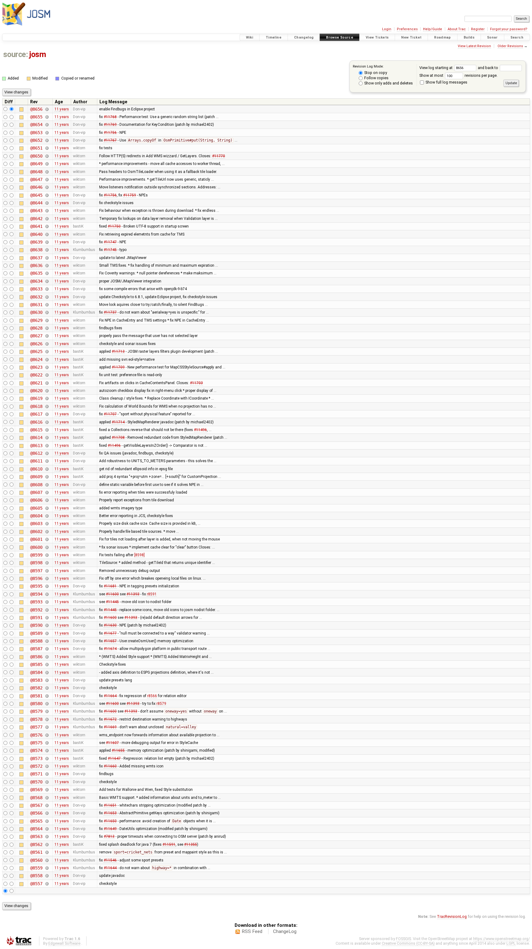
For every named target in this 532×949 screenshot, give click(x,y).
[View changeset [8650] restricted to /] (47, 156)
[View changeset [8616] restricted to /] (47, 422)
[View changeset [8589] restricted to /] (47, 633)
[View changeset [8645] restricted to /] (47, 195)
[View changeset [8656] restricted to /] (47, 109)
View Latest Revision (474, 46)
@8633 (36, 288)
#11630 (110, 625)
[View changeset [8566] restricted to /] (47, 813)
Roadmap (442, 37)
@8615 (36, 429)
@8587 (36, 648)
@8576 (36, 735)
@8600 (36, 547)
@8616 (36, 422)
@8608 (36, 484)
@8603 (36, 523)
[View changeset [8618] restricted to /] (47, 406)
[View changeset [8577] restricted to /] (47, 727)
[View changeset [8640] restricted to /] (47, 234)
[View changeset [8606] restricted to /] (47, 500)
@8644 (36, 202)
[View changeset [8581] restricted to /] (47, 695)
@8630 (36, 312)
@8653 (36, 132)
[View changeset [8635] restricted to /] (47, 273)
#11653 (110, 813)
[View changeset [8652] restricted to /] (47, 140)
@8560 (36, 860)
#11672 (110, 719)
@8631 (36, 304)
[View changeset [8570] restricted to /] (47, 781)
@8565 (36, 821)
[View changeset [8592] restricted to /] (47, 609)
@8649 (36, 163)
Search (516, 37)
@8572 (36, 766)
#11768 (110, 117)
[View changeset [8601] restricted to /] (47, 539)
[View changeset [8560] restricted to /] (47, 860)
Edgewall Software (64, 943)
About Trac (457, 29)
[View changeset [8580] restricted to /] (47, 703)
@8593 (36, 601)
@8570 (36, 781)
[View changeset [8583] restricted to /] (47, 680)
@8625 (36, 351)
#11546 (110, 860)
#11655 (118, 750)
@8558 (36, 875)
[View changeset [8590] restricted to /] (47, 625)
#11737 (110, 312)
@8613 (36, 445)
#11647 (114, 758)
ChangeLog (284, 931)
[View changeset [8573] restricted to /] (47, 758)
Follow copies (376, 78)
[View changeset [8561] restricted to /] (47, 852)
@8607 (36, 492)
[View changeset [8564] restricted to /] (47, 828)
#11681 (110, 586)
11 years (61, 109)
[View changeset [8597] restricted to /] (47, 570)
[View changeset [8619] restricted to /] (47, 398)
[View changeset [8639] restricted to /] (47, 242)
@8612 (36, 453)
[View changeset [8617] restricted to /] (47, 414)
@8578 (36, 719)
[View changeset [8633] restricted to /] (47, 288)
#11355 (190, 844)
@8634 (36, 281)
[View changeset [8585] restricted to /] (47, 664)
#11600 (112, 594)
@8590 (36, 625)
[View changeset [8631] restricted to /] (47, 304)
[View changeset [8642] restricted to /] (47, 218)
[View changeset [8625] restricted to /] (47, 351)
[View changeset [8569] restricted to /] (47, 789)
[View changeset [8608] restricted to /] (47, 484)
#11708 (118, 437)
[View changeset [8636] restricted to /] (47, 265)
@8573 (36, 758)
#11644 (110, 868)
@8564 (36, 828)
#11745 (110, 250)
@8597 (36, 570)
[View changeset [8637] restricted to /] (47, 257)
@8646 (36, 187)
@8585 (36, 664)
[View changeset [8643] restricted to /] (47, 210)
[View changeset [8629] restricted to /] (47, 320)
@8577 (36, 727)
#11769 (110, 124)
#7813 (109, 836)
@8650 (36, 156)
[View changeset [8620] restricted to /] (47, 390)
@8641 (36, 226)
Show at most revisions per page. (458, 75)
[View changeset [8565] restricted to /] (47, 821)
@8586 (36, 656)
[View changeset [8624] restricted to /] (47, 359)
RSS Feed (252, 931)
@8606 (36, 500)
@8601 (36, 539)
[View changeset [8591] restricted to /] (47, 617)
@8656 (36, 109)
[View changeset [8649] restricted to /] (47, 163)
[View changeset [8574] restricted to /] (47, 750)
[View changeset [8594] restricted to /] (47, 594)
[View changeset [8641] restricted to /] (47, 226)
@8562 (36, 844)
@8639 (36, 242)
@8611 (36, 460)
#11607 (112, 743)
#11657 (110, 641)
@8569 (36, 789)
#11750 (114, 226)
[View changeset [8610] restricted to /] (47, 468)
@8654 (36, 124)
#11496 (200, 430)
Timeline (273, 37)
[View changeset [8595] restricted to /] (47, 586)
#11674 (110, 649)
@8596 (36, 578)
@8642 (36, 218)
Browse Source (339, 37)
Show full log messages (446, 82)
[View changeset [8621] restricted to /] (47, 382)
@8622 (36, 374)
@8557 (36, 883)
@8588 (36, 641)
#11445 (112, 602)
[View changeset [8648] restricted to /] (47, 171)
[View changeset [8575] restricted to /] (47, 742)
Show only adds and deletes (388, 83)
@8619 (36, 398)
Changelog (303, 37)
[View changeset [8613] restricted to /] (47, 445)
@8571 (36, 773)
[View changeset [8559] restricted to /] (47, 867)
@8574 (36, 750)
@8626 (36, 343)
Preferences (407, 29)
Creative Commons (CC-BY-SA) (408, 943)
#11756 (110, 132)
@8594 (36, 594)
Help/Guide (432, 29)
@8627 (36, 335)
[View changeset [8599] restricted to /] (47, 555)
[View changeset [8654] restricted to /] (47, 124)
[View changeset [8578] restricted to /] (47, 719)
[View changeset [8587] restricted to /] (47, 648)
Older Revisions (510, 46)
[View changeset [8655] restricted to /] (47, 116)
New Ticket (411, 37)
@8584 (36, 672)
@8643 (36, 210)
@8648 (36, 171)
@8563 (36, 836)
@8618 (36, 406)
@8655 (36, 116)
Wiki (249, 37)
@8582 (36, 687)
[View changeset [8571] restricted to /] (47, 773)
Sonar (492, 37)
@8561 (36, 852)
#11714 (118, 422)
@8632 (36, 296)
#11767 (110, 140)
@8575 (36, 742)
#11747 (110, 242)
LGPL (511, 943)
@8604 (36, 515)
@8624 (36, 359)
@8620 (36, 390)
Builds (469, 37)
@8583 (36, 680)
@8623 (36, 367)
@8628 (36, 328)
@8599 (36, 555)
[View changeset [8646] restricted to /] (47, 187)
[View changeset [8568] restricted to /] (47, 797)
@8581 (36, 695)
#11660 (110, 766)
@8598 (36, 562)
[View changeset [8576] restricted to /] (47, 735)
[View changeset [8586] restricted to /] (47, 656)
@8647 (36, 179)
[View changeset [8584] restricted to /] (47, 672)
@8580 (36, 703)
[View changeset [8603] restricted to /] (47, 523)
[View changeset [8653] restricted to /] (47, 132)
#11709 (118, 367)
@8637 (36, 257)
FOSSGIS (403, 938)
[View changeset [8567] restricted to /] (47, 805)
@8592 (36, 609)
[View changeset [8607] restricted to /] (47, 492)
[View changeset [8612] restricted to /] (47, 453)
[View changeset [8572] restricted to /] (47, 766)
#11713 (118, 351)
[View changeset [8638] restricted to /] (47, 249)
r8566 (152, 696)
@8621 (36, 382)
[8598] (139, 555)
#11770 (218, 156)
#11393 (133, 594)
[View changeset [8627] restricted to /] (47, 335)
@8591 (36, 617)
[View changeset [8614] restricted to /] (47, 437)
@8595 (36, 586)
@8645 (36, 195)
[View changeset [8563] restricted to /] (47, 836)
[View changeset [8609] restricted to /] (47, 476)
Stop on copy (375, 72)
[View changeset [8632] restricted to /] (47, 296)
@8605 (36, 508)
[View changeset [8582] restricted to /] (47, 687)
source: (15, 54)
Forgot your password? (508, 29)
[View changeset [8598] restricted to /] (47, 562)
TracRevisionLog (452, 916)
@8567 (36, 805)
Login (386, 29)
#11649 (110, 829)
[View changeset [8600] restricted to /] (47, 547)
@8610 (36, 468)
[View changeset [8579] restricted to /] (47, 711)
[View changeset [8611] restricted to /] (47, 460)
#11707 (110, 414)
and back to (488, 67)
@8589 (36, 633)
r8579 (161, 703)
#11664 (110, 696)
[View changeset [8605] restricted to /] (47, 508)
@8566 (36, 813)
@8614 (36, 437)
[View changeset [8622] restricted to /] (47, 374)
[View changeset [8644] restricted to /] (47, 202)
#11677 (110, 633)
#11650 (110, 821)
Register (478, 29)
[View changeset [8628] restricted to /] (47, 328)
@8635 (36, 273)
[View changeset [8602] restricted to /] (47, 531)
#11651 (110, 805)
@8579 (36, 711)
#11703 (196, 383)
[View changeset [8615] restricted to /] (47, 429)
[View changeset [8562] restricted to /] (47, 844)
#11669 (110, 727)
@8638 (36, 249)
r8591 (152, 594)
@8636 (36, 265)
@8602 (36, 531)
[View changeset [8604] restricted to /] (47, 515)
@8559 (36, 867)
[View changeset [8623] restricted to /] (47, 367)
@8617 (36, 414)
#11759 (129, 195)
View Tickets (377, 37)
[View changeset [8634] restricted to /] (47, 281)
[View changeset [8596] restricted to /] (47, 578)
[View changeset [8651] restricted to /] (47, 148)
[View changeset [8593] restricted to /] (47, 601)
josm (37, 54)
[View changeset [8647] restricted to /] (47, 179)
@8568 (36, 797)
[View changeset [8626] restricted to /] (47, 343)
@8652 (36, 140)
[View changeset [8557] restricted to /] (47, 883)
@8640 (36, 234)
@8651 (36, 148)
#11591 (169, 844)
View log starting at (436, 67)
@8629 (36, 320)
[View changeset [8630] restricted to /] (47, 312)
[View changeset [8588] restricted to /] (47, 641)
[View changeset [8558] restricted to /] (47, 875)
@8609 (36, 476)
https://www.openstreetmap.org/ (501, 938)
